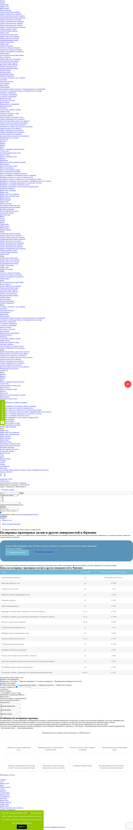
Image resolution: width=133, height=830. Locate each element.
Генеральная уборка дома (9, 35)
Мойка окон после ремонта (9, 194)
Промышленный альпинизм (10, 207)
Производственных (7, 81)
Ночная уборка (5, 72)
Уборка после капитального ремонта (13, 125)
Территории (4, 5)
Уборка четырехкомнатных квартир (12, 27)
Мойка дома (4, 202)
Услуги (2, 218)
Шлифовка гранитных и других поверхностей (16, 177)
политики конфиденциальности (27, 514)
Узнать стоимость (6, 472)
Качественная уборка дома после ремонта (15, 121)
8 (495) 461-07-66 (6, 479)
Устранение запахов (7, 213)
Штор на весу (5, 155)
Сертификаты (5, 466)
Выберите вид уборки (8, 683)
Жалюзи (3, 142)
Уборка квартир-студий (8, 29)
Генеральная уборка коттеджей (11, 50)
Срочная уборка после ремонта (11, 134)
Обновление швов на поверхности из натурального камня (20, 179)
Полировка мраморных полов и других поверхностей (19, 187)
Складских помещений (8, 96)
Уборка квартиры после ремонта (11, 808)
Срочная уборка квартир (8, 31)
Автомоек (3, 80)
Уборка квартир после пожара (10, 20)
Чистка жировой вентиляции (10, 172)
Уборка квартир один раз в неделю (12, 16)
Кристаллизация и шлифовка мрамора (13, 173)
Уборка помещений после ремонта (12, 119)
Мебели (3, 145)
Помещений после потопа (9, 138)
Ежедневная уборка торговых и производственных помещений (22, 89)
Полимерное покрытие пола (10, 205)
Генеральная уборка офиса (9, 61)
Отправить (3, 516)
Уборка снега (4, 6)
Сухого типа (4, 151)
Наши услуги (4, 783)
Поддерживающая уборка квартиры (12, 18)
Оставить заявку (8, 490)
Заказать (3, 507)
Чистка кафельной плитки (9, 211)
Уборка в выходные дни (8, 66)
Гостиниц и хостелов (7, 100)
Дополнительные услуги (9, 166)
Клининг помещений (7, 810)
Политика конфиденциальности (54, 827)
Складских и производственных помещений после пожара (21, 91)
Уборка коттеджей (6, 46)
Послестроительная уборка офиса (12, 55)
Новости (3, 791)
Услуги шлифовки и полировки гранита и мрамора (18, 175)
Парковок (3, 108)
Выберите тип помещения (9, 679)
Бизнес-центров (5, 98)
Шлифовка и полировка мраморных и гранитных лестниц (20, 183)
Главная (3, 518)
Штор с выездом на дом (8, 157)
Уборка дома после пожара (9, 38)
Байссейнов (4, 85)
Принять (21, 827)
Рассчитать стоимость (44, 552)
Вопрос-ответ (5, 795)
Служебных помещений (8, 95)
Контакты (3, 468)
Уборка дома (4, 33)
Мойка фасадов (5, 200)
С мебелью (4, 689)
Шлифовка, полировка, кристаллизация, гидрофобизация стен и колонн (25, 181)
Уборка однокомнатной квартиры (12, 21)
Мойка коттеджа (6, 203)
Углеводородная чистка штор (10, 153)
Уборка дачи (4, 44)
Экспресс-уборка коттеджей (10, 48)
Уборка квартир (5, 10)
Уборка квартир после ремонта (11, 14)
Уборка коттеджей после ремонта (12, 51)
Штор (2, 147)
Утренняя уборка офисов (9, 63)
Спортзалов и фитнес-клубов (10, 110)
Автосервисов (5, 83)
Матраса (3, 158)
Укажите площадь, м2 (7, 687)
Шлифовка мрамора (7, 209)
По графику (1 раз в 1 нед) (10, 693)
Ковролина (4, 160)
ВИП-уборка (4, 8)
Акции (2, 464)
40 (2, 497)
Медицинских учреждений (9, 104)
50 (2, 499)
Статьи (2, 462)
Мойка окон (4, 192)
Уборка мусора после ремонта (10, 128)
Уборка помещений (7, 76)
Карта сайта (4, 800)
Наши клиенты (5, 459)
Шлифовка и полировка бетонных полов (14, 185)
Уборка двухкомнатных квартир (11, 23)
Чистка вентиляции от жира (10, 170)
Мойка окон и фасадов (8, 190)
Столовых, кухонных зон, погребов (12, 78)
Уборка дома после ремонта (10, 36)
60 (2, 501)
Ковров (2, 143)
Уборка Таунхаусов (7, 42)
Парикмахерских (6, 106)
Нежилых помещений (8, 93)
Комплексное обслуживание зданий (13, 162)
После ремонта (5, 57)
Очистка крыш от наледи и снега (11, 117)
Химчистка (4, 140)
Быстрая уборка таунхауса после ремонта (14, 136)
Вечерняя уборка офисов (9, 65)
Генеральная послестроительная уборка (14, 123)
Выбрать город (127, 477)
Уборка (2, 3)
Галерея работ (5, 793)
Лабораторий (4, 87)
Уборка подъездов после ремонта (11, 130)
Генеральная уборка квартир (10, 12)
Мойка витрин (5, 198)
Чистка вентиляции (7, 168)
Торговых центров (6, 115)
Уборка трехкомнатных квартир (11, 25)
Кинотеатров (4, 102)
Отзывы (3, 460)
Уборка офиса (5, 53)
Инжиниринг (5, 164)
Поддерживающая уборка (9, 40)
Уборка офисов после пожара (10, 59)
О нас (2, 455)
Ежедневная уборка (7, 74)
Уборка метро (5, 111)
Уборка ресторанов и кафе (9, 113)
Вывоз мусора (5, 215)
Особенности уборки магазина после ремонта (16, 126)
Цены (2, 457)
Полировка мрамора (7, 188)
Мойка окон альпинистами (9, 196)
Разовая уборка (5, 70)
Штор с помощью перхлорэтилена (12, 149)
